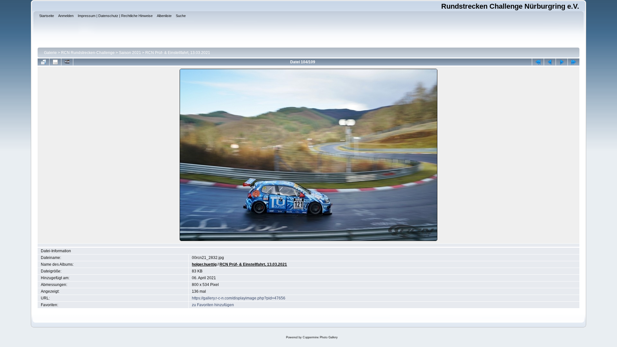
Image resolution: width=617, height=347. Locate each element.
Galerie (50, 52)
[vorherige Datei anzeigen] (550, 62)
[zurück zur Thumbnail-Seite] (43, 62)
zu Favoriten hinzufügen (213, 305)
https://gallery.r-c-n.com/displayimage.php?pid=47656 (238, 298)
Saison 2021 (130, 52)
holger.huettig (204, 264)
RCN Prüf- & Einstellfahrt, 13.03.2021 (177, 52)
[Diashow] (67, 62)
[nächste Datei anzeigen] (562, 62)
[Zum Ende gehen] (573, 62)
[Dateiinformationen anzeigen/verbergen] (55, 62)
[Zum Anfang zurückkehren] (538, 62)
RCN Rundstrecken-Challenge (88, 52)
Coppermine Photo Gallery (320, 337)
